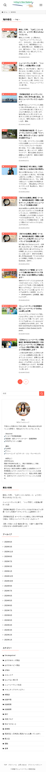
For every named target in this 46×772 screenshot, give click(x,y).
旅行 (6, 714)
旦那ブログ (9, 719)
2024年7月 (8, 591)
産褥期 (7, 729)
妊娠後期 (8, 709)
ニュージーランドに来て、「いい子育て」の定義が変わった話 (23, 503)
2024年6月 (8, 596)
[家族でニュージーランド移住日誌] (23, 5)
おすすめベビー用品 (12, 665)
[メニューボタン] (41, 5)
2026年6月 (8, 542)
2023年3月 (8, 630)
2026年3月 (8, 547)
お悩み (7, 670)
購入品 (7, 739)
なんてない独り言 (11, 680)
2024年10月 (8, 581)
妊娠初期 (8, 704)
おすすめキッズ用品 (12, 660)
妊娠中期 (8, 700)
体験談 (7, 695)
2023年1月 (8, 640)
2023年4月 (8, 625)
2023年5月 (8, 620)
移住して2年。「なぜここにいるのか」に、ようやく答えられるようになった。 (22, 496)
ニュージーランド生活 (13, 685)
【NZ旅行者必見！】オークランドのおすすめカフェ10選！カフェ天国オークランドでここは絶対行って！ (23, 511)
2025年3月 (8, 566)
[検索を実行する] (41, 393)
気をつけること (10, 724)
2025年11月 (8, 552)
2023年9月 (8, 605)
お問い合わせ (22, 765)
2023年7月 (8, 610)
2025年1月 (8, 571)
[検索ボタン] (5, 5)
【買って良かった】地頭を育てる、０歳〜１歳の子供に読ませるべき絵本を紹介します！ (23, 525)
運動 (6, 744)
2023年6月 (8, 615)
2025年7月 (8, 561)
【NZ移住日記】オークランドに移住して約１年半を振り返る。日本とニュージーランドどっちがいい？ (23, 518)
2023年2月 (8, 635)
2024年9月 (8, 586)
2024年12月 (8, 576)
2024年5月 (8, 600)
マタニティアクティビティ (15, 690)
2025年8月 (8, 556)
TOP (5, 765)
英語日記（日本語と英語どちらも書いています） (23, 734)
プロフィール (12, 765)
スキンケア (9, 675)
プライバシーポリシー (35, 765)
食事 (6, 748)
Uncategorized (10, 655)
